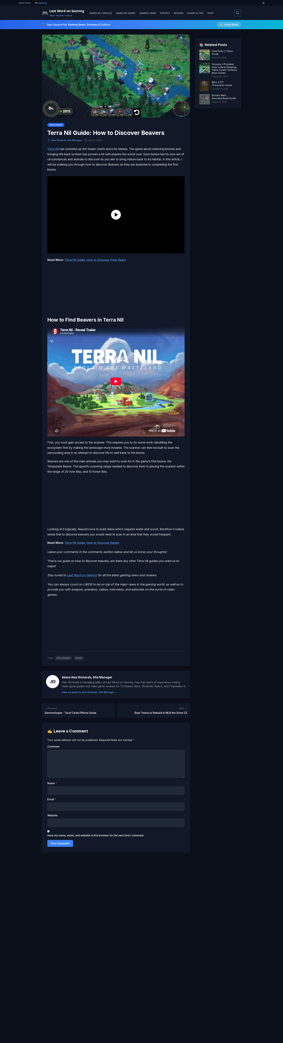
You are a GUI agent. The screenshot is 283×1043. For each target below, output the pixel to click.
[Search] (237, 13)
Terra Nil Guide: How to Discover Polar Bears (95, 260)
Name (52, 783)
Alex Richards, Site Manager (66, 140)
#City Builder (63, 658)
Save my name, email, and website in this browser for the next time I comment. (95, 835)
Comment (53, 746)
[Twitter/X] (263, 3)
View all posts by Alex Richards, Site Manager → (89, 692)
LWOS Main (24, 2)
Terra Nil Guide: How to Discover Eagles (92, 542)
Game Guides (55, 125)
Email (51, 799)
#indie (78, 658)
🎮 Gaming (41, 2)
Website (52, 815)
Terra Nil (53, 149)
